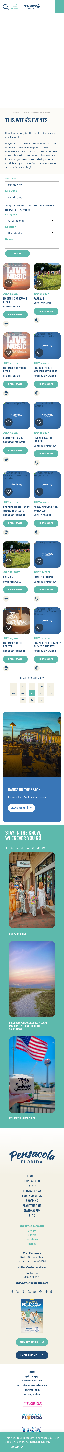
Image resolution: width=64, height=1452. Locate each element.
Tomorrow (19, 205)
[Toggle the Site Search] (6, 6)
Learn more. (43, 1441)
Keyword (11, 239)
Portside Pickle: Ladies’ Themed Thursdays (16, 509)
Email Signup (28, 1354)
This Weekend (47, 205)
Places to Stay (32, 1191)
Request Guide (29, 1341)
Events (32, 1186)
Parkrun (39, 298)
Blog (32, 1216)
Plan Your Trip (31, 1206)
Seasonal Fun (32, 1211)
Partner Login (32, 1389)
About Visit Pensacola (32, 1225)
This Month (24, 209)
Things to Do (32, 1181)
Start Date (11, 178)
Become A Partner (32, 1380)
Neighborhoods (17, 233)
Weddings (32, 1239)
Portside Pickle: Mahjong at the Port (45, 370)
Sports (32, 1234)
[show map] (6, 324)
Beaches (32, 1176)
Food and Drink (32, 1196)
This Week (32, 205)
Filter (17, 253)
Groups (32, 1230)
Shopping (32, 1201)
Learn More (15, 314)
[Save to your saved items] (8, 283)
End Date (11, 190)
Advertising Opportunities (32, 1385)
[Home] (32, 6)
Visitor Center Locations (32, 1267)
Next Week (10, 209)
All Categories (16, 220)
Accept (15, 1447)
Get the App (32, 1376)
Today (8, 205)
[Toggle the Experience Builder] (14, 6)
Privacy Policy (32, 1394)
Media (32, 1243)
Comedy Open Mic (13, 438)
